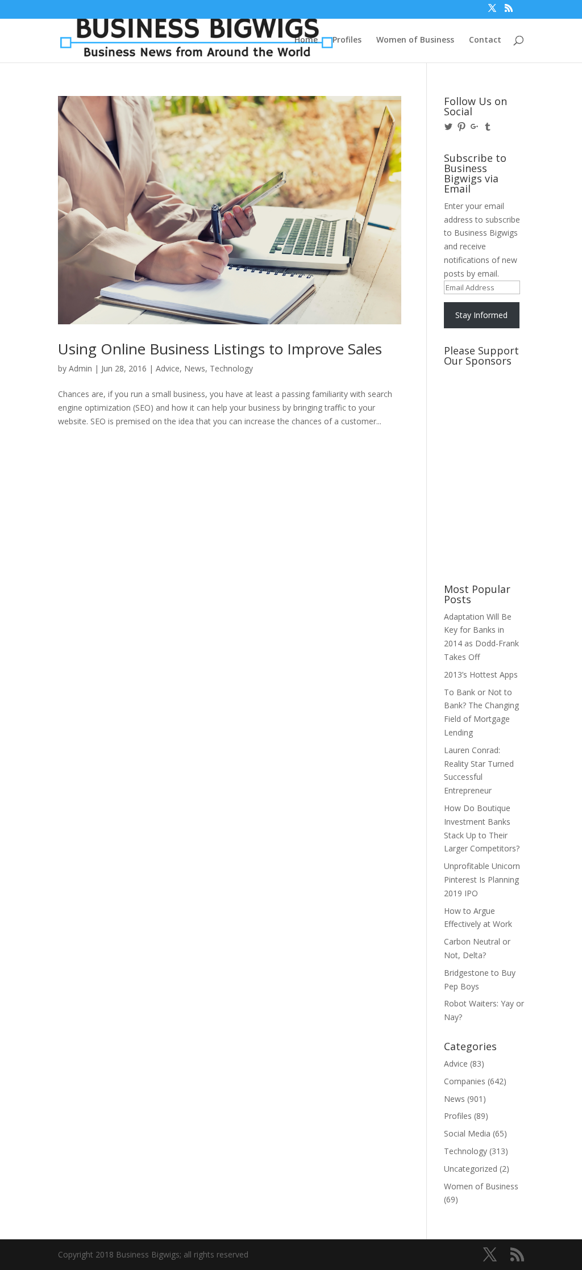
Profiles (346, 40)
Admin (80, 368)
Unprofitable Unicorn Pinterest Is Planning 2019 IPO (482, 879)
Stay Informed (481, 315)
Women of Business (415, 40)
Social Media (467, 1133)
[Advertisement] (495, 414)
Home (306, 40)
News (194, 368)
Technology (231, 368)
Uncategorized (470, 1168)
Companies (464, 1081)
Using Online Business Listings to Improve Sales (220, 349)
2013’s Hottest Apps (481, 674)
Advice (168, 368)
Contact (485, 40)
